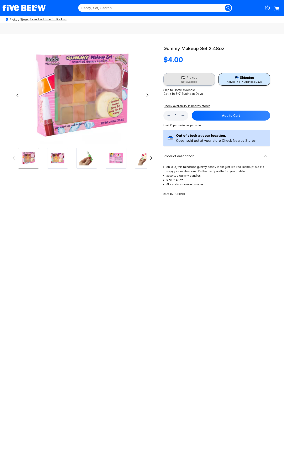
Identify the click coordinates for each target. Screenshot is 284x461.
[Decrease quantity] (169, 115)
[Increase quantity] (183, 115)
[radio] (189, 79)
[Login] (267, 8)
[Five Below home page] (24, 8)
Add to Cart (231, 115)
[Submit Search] (228, 8)
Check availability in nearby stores (186, 106)
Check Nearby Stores (239, 141)
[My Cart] (276, 8)
